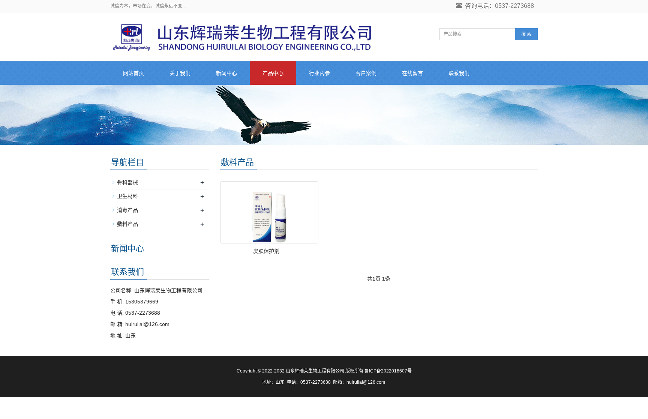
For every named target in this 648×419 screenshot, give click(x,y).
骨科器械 (127, 182)
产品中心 (273, 73)
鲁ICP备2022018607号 (388, 371)
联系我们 (459, 73)
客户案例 (366, 73)
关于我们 (180, 73)
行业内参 (319, 73)
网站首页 (133, 73)
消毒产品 (127, 210)
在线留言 (412, 73)
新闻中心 (226, 73)
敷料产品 (127, 224)
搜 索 (526, 34)
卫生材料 (127, 196)
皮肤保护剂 (266, 251)
